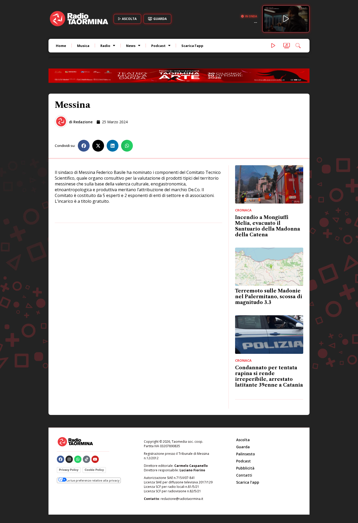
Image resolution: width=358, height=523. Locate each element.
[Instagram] (69, 459)
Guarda (243, 446)
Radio (105, 45)
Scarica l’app (192, 45)
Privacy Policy (68, 470)
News (130, 45)
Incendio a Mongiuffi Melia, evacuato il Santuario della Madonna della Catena (267, 226)
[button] (84, 146)
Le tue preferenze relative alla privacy (93, 480)
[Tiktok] (86, 459)
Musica (83, 45)
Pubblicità (245, 468)
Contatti (244, 475)
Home (61, 45)
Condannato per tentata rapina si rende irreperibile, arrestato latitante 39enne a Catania (269, 376)
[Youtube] (95, 459)
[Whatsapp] (78, 459)
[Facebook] (60, 459)
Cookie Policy (94, 470)
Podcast (158, 45)
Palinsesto (245, 453)
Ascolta (243, 439)
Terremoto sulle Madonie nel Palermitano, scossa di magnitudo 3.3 (268, 296)
